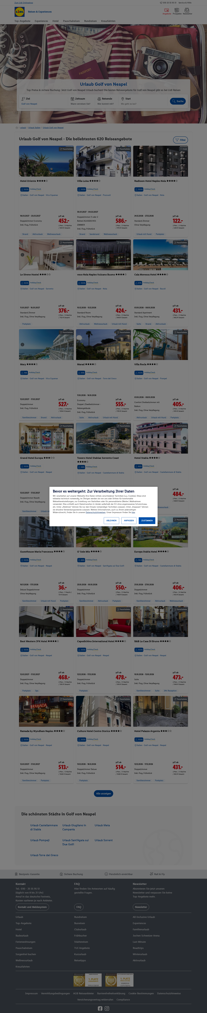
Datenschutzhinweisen (95, 512)
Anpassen (129, 520)
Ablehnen (111, 520)
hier (133, 512)
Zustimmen (147, 520)
